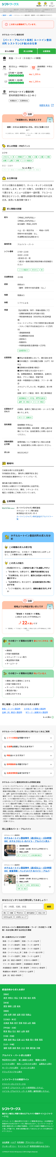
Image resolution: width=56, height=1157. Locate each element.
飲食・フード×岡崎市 (11, 941)
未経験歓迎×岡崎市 (10, 967)
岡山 (14, 1039)
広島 (18, 1039)
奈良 (23, 1014)
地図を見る (44, 105)
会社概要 (5, 1142)
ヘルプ (13, 1142)
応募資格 (46, 51)
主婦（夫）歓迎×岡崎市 (12, 960)
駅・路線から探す (26, 1059)
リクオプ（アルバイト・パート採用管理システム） (23, 1087)
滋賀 (18, 1014)
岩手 (16, 1023)
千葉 (20, 997)
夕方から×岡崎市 (30, 960)
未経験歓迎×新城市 (31, 964)
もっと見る (47, 717)
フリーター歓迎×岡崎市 (12, 964)
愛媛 (36, 1039)
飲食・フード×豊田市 (11, 708)
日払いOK (41, 913)
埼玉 (16, 997)
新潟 (5, 1031)
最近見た (39, 6)
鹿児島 (33, 1048)
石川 (14, 1031)
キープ (45, 6)
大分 (23, 1048)
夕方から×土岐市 (26, 971)
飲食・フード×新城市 (11, 945)
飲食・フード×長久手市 (33, 952)
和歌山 (28, 1014)
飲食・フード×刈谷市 (30, 941)
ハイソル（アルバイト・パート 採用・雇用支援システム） (26, 1091)
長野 (27, 1031)
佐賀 (10, 1048)
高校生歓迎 (31, 913)
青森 (11, 1023)
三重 (14, 1006)
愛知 (5, 1006)
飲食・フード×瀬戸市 (30, 945)
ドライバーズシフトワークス (14, 1084)
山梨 (23, 1031)
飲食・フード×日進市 (11, 956)
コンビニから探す (28, 1067)
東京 (5, 997)
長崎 (14, 1048)
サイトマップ (23, 1146)
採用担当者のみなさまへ (40, 1146)
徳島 (27, 1039)
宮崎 (27, 1048)
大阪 (5, 1014)
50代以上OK (8, 917)
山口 (23, 1039)
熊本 (18, 1048)
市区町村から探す (9, 1059)
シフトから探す (8, 1063)
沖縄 (38, 1048)
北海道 (6, 1023)
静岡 (10, 1006)
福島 (34, 1023)
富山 (10, 1031)
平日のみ (20, 913)
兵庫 (10, 1014)
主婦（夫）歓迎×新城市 (12, 975)
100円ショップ (21, 917)
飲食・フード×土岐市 (30, 956)
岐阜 (18, 1006)
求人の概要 (9, 51)
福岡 (5, 1048)
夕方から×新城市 (38, 967)
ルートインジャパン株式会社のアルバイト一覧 (35, 517)
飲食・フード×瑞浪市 (30, 948)
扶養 (11, 913)
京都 (14, 1014)
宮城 (20, 1023)
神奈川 (10, 997)
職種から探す (40, 1059)
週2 (5, 913)
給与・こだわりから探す (27, 1063)
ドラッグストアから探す (12, 1071)
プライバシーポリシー (34, 1142)
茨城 (25, 997)
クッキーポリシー (9, 1146)
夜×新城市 (24, 967)
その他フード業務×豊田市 (35, 708)
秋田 (25, 1023)
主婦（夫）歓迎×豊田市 (12, 712)
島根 (10, 1039)
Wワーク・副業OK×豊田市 (37, 712)
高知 (41, 1039)
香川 (32, 1039)
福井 (18, 1031)
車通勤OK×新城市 (10, 971)
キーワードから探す (10, 1067)
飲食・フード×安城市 (11, 948)
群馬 (34, 997)
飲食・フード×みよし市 (12, 952)
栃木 (29, 997)
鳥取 (5, 1039)
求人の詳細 (28, 51)
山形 (29, 1023)
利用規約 (20, 1142)
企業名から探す (45, 1063)
